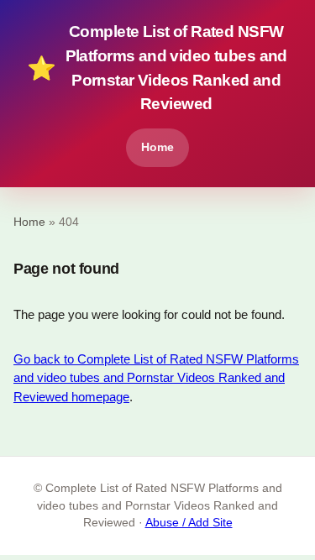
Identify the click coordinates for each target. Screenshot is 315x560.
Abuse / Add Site (189, 522)
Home (157, 147)
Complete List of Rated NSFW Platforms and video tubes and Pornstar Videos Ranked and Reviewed (157, 68)
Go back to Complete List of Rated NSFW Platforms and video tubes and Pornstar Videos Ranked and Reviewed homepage (156, 378)
